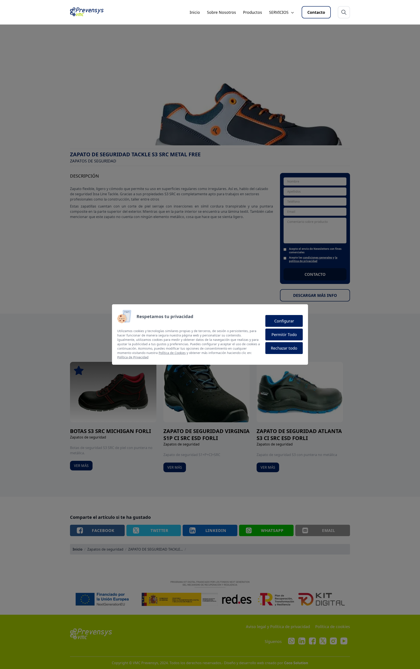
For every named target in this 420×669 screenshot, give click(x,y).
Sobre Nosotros (221, 12)
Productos (252, 12)
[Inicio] (88, 12)
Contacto (316, 12)
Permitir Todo (284, 334)
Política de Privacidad (133, 357)
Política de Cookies (172, 353)
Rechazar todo (284, 348)
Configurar (284, 321)
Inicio (195, 12)
